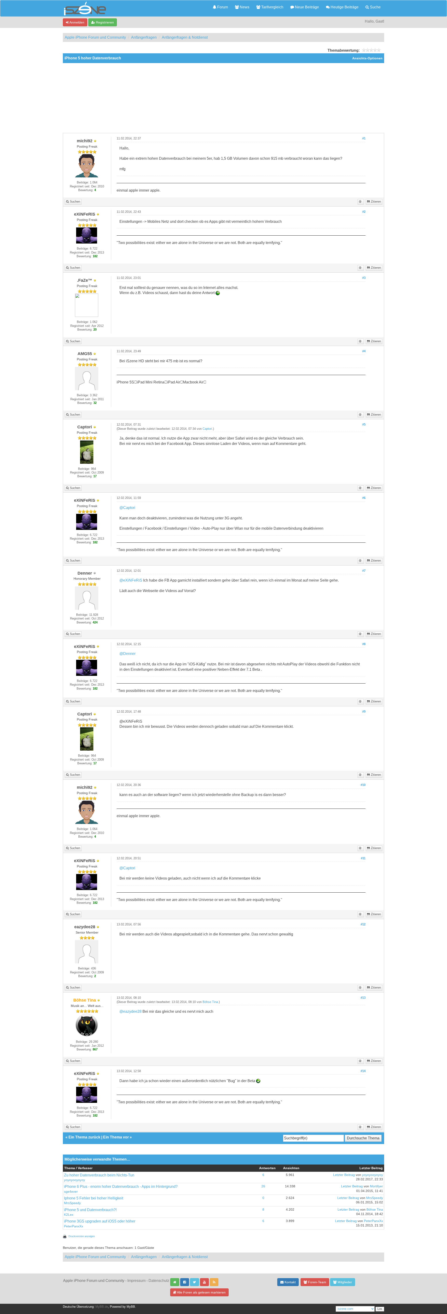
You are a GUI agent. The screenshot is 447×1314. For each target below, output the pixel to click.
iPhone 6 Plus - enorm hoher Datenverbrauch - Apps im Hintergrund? (121, 1187)
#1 (364, 138)
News (244, 7)
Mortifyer (376, 1186)
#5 (364, 424)
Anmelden (76, 22)
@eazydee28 (130, 1011)
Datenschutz (159, 1281)
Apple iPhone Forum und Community (95, 37)
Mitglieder (344, 1282)
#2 (364, 211)
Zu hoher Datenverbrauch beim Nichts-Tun (99, 1175)
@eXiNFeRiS (130, 580)
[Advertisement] (223, 98)
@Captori (127, 508)
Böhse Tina (210, 1002)
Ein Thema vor (116, 1137)
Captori (207, 428)
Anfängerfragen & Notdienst (185, 37)
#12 (363, 924)
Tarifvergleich (271, 7)
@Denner (127, 654)
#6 (364, 498)
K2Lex (68, 1214)
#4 (364, 351)
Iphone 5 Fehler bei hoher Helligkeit (93, 1198)
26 (263, 1186)
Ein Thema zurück (84, 1137)
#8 (364, 644)
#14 (363, 1071)
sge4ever (71, 1191)
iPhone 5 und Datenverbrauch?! (90, 1210)
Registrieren (104, 22)
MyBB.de (101, 1306)
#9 (364, 711)
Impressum (136, 1281)
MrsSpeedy (72, 1203)
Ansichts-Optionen (367, 58)
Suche (375, 7)
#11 (363, 858)
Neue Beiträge (306, 7)
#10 (363, 785)
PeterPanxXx (73, 1226)
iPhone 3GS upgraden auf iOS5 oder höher (99, 1221)
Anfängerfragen (144, 37)
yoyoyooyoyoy (74, 1180)
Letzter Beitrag (344, 1175)
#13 (363, 997)
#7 (364, 570)
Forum (222, 7)
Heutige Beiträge (344, 7)
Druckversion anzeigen (81, 1236)
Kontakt (290, 1282)
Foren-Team (316, 1282)
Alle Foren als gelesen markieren (201, 1292)
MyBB (131, 1306)
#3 (364, 278)
